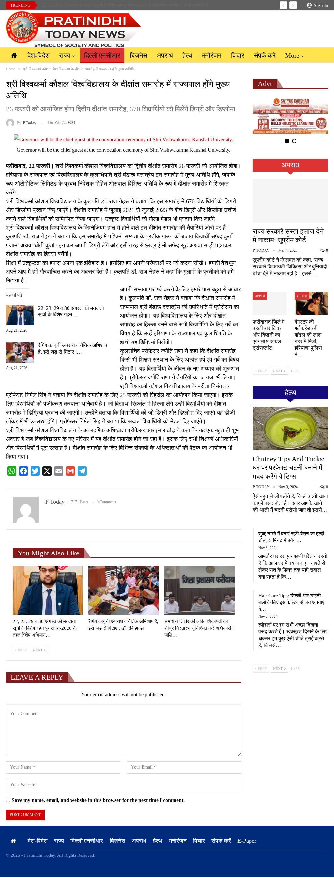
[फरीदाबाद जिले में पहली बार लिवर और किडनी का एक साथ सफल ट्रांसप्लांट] (270, 303)
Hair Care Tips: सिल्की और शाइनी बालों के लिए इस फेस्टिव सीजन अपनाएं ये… (291, 602)
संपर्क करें (265, 55)
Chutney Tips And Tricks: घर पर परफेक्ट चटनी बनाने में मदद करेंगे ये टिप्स (289, 467)
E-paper (246, 841)
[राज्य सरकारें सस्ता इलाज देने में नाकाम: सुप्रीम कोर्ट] (290, 201)
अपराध (165, 55)
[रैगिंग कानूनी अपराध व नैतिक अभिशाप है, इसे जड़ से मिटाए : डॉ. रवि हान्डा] (20, 352)
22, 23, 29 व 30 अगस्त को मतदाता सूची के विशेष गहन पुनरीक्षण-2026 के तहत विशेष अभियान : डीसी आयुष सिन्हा (125, 5)
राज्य (64, 55)
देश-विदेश (38, 55)
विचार (237, 55)
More (292, 55)
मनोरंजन (211, 55)
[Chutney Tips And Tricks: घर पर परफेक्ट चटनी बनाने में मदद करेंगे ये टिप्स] (290, 428)
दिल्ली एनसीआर (102, 55)
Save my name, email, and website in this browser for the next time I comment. (98, 800)
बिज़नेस (138, 55)
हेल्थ (187, 55)
